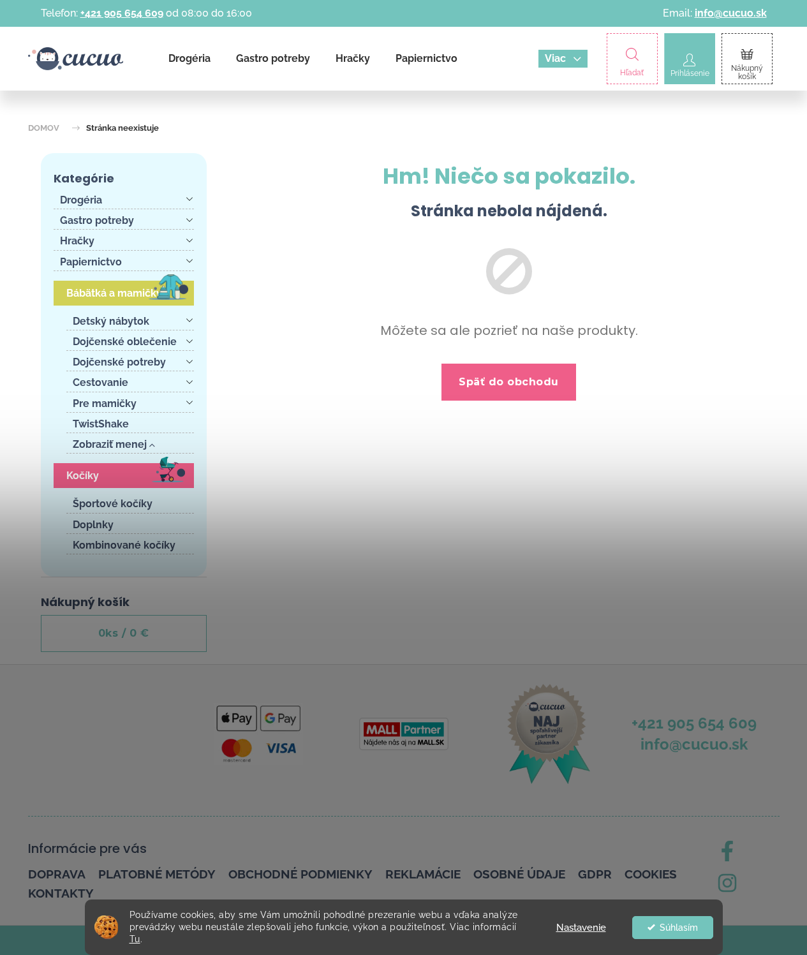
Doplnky (93, 525)
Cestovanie (100, 382)
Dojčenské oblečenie (125, 342)
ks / (123, 633)
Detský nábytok (111, 321)
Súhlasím (679, 927)
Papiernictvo (91, 262)
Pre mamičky (105, 403)
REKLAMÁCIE (423, 874)
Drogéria (81, 200)
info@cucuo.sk (731, 13)
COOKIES (651, 874)
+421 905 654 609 (121, 13)
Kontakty (61, 893)
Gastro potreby (97, 220)
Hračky (77, 241)
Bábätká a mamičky (114, 293)
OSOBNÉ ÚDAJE (519, 874)
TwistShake (101, 424)
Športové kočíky (112, 504)
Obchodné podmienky (300, 874)
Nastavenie (581, 927)
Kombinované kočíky (124, 545)
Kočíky (82, 476)
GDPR (595, 874)
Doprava (56, 874)
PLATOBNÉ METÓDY (157, 874)
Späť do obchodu (509, 382)
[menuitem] (189, 58)
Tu (135, 939)
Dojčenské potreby (119, 362)
